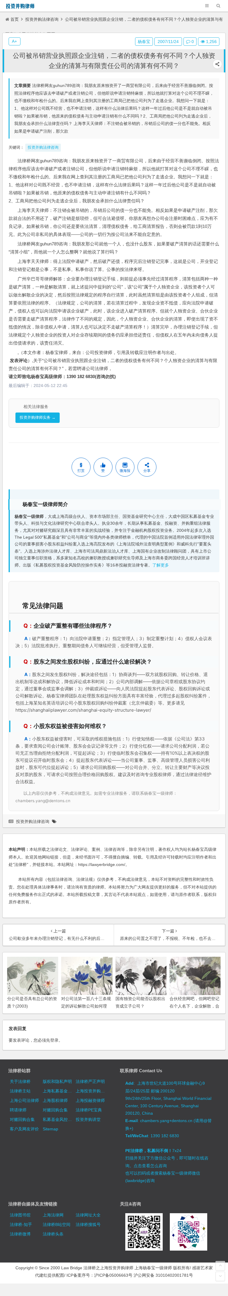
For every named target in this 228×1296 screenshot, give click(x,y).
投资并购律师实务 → (38, 417)
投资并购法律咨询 (41, 19)
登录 (54, 1040)
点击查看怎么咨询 (150, 1165)
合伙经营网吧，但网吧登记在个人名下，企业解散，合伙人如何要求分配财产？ (194, 1006)
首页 (14, 19)
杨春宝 (144, 41)
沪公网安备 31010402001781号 (163, 1275)
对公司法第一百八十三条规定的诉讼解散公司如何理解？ (86, 1006)
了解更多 (160, 565)
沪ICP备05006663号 (113, 1275)
